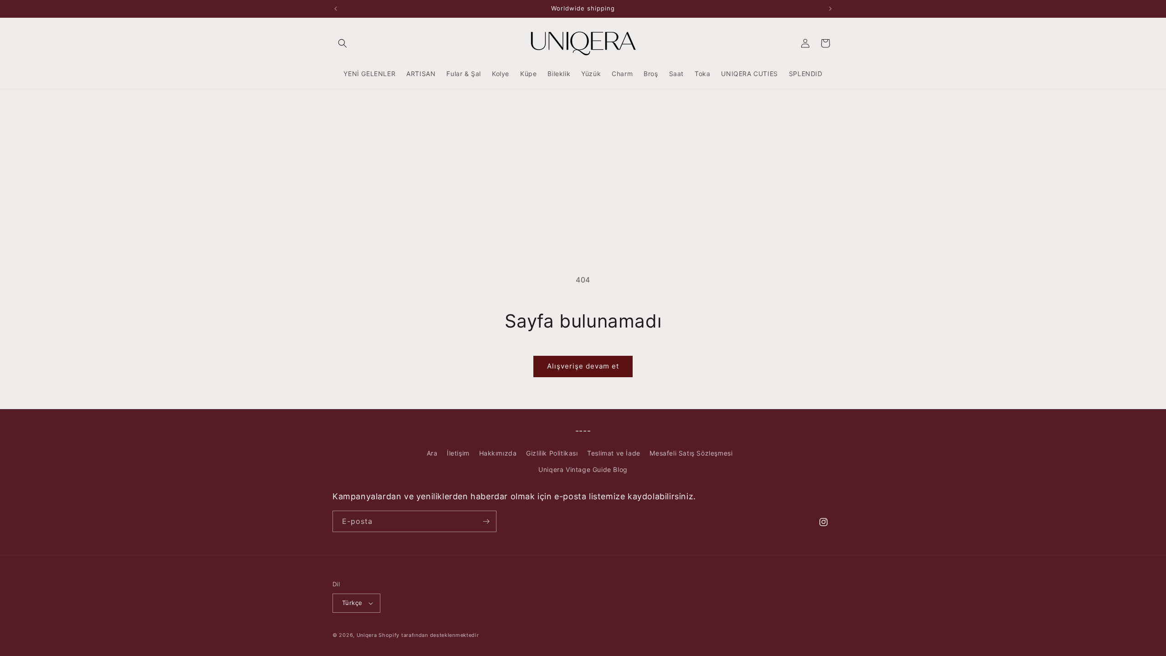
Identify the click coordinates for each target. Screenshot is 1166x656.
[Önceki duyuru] (336, 8)
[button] (342, 43)
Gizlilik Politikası (552, 453)
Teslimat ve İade (613, 453)
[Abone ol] (486, 521)
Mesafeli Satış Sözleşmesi (690, 453)
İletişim (458, 453)
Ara (432, 453)
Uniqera (367, 635)
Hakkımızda (498, 453)
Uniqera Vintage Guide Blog (583, 469)
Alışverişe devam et (583, 366)
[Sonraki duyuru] (830, 8)
